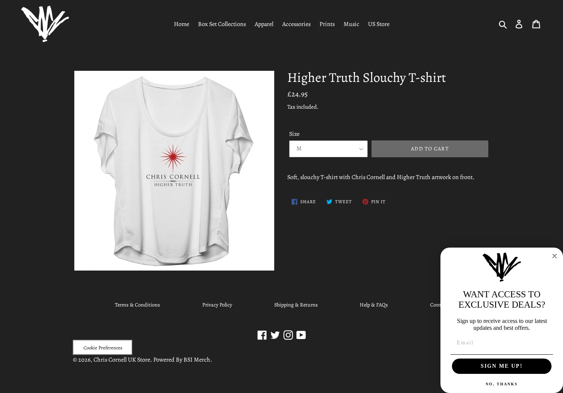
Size (294, 134)
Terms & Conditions (137, 304)
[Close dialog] (554, 256)
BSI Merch (196, 359)
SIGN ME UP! (502, 366)
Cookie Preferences (102, 347)
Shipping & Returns (296, 304)
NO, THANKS (502, 384)
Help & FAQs (374, 304)
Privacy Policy (217, 304)
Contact (439, 304)
